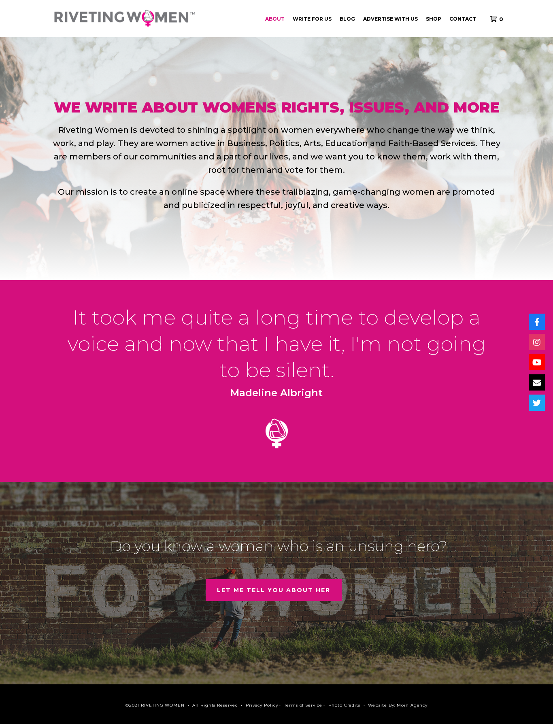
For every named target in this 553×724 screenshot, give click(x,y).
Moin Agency (412, 705)
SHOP (433, 19)
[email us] (537, 382)
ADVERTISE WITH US (390, 19)
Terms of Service (303, 705)
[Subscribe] (537, 362)
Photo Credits (344, 705)
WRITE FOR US (312, 19)
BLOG (347, 19)
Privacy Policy (262, 705)
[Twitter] (537, 403)
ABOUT (275, 19)
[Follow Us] (537, 322)
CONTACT (462, 19)
